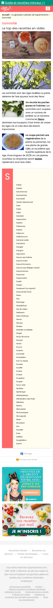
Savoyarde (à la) (23, 292)
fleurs (41, 119)
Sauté (18, 281)
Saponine (20, 254)
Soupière (20, 378)
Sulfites (19, 437)
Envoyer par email (28, 459)
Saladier (20, 216)
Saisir (18, 209)
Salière (19, 223)
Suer (18, 433)
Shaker (19, 326)
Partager (28, 453)
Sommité (6, 17)
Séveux (19, 323)
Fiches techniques (27, 554)
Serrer (19, 319)
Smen (18, 343)
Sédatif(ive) (21, 305)
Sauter (19, 285)
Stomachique (22, 412)
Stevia (19, 405)
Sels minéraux (22, 316)
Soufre (19, 371)
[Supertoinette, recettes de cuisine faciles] (6, 8)
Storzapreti (21, 416)
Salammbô (21, 219)
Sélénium (20, 312)
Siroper (19, 340)
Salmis (19, 230)
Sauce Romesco (23, 264)
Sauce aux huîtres (24, 257)
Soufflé (19, 368)
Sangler (19, 247)
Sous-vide (20, 385)
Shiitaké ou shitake (24, 330)
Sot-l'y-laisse (22, 361)
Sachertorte (21, 195)
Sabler (19, 188)
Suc (18, 426)
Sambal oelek (22, 240)
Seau (18, 295)
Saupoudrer (21, 278)
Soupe (19, 374)
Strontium (20, 423)
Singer (19, 333)
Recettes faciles (18, 550)
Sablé (18, 185)
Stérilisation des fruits (25, 399)
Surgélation (21, 440)
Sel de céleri (21, 309)
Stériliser (20, 402)
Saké (18, 212)
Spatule (19, 388)
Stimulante (21, 409)
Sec (18, 298)
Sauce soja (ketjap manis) (27, 268)
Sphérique (21, 392)
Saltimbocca (22, 236)
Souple (19, 381)
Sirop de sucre (22, 336)
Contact (38, 587)
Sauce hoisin (22, 261)
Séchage (20, 302)
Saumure (20, 274)
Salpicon (20, 233)
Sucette (19, 430)
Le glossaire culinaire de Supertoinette (30, 14)
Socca (19, 347)
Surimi (19, 443)
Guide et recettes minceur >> (25, 3)
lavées (38, 158)
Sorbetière (21, 357)
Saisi (18, 205)
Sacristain (20, 199)
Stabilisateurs (22, 395)
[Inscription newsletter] (26, 519)
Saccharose (21, 192)
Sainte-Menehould (24, 202)
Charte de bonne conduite (37, 592)
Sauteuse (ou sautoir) (25, 288)
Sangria (19, 250)
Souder (19, 364)
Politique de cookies (21, 594)
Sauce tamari (22, 271)
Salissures (20, 226)
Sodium (19, 350)
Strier (18, 419)
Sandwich (20, 243)
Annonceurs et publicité (20, 587)
